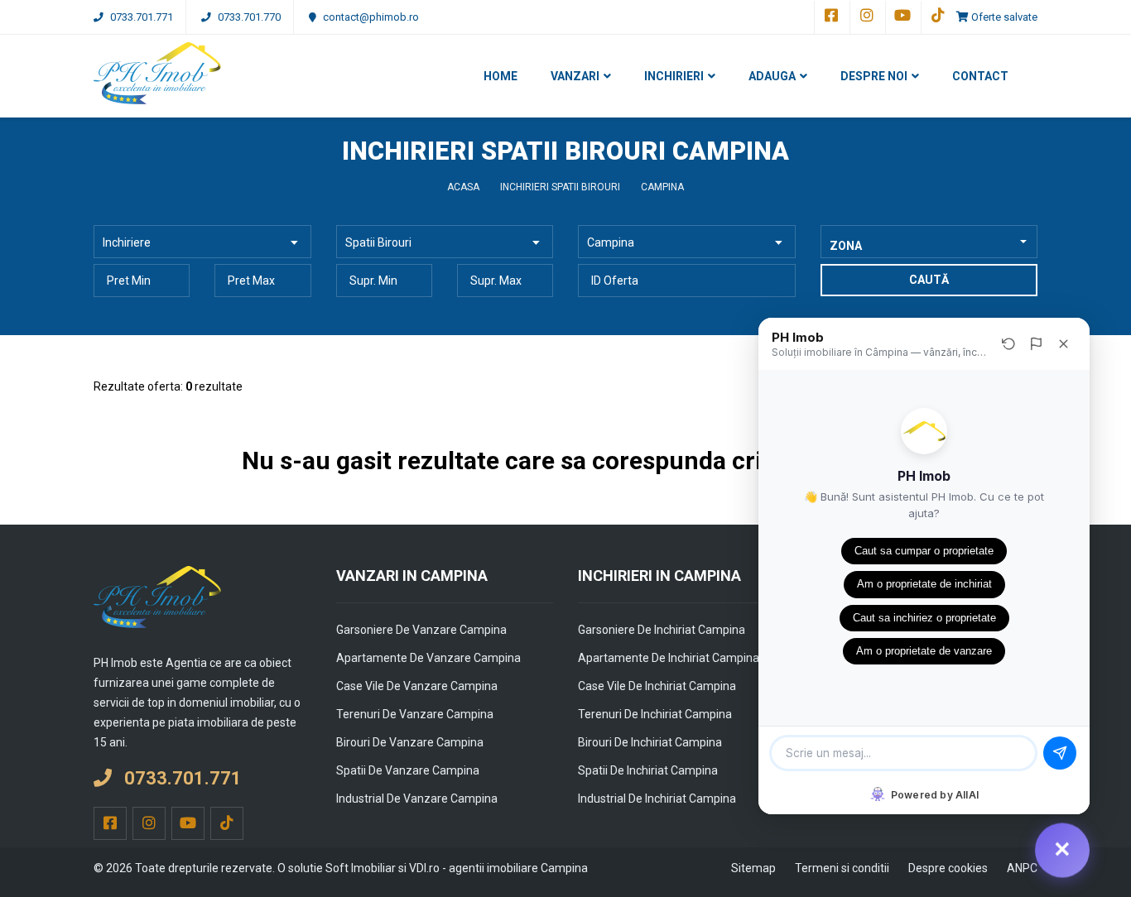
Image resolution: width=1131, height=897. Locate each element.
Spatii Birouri (378, 242)
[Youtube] (901, 17)
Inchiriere (127, 242)
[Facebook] (830, 17)
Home (500, 76)
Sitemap (753, 868)
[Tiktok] (937, 17)
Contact (980, 76)
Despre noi (873, 76)
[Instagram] (866, 17)
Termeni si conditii (842, 868)
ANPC (1022, 868)
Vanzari (575, 76)
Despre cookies (948, 868)
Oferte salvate (1003, 17)
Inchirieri (674, 76)
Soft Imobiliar (360, 868)
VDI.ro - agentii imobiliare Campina (498, 868)
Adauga (772, 76)
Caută (929, 279)
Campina (610, 242)
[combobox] (929, 241)
